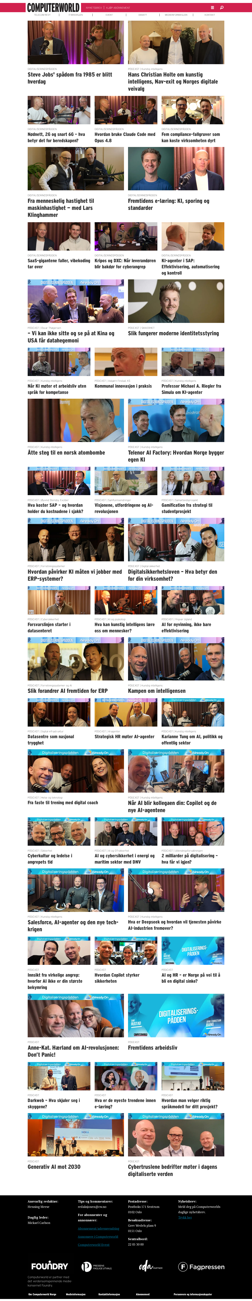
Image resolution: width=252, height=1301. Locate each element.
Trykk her (185, 1217)
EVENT (109, 15)
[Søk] (221, 7)
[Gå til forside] (53, 7)
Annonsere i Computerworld (98, 1236)
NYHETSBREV (94, 7)
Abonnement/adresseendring (98, 1228)
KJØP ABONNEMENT (118, 7)
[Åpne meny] (212, 7)
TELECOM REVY (42, 15)
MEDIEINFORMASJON (176, 15)
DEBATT (143, 15)
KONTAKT (210, 15)
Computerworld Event (94, 1245)
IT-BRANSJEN (76, 15)
